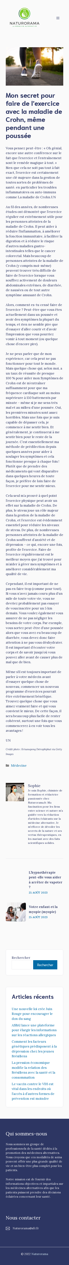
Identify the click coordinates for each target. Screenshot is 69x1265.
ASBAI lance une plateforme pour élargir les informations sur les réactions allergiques (34, 1030)
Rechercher (21, 958)
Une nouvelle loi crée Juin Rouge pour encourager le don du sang (32, 1014)
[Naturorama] (25, 17)
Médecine (19, 765)
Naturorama (39, 1254)
